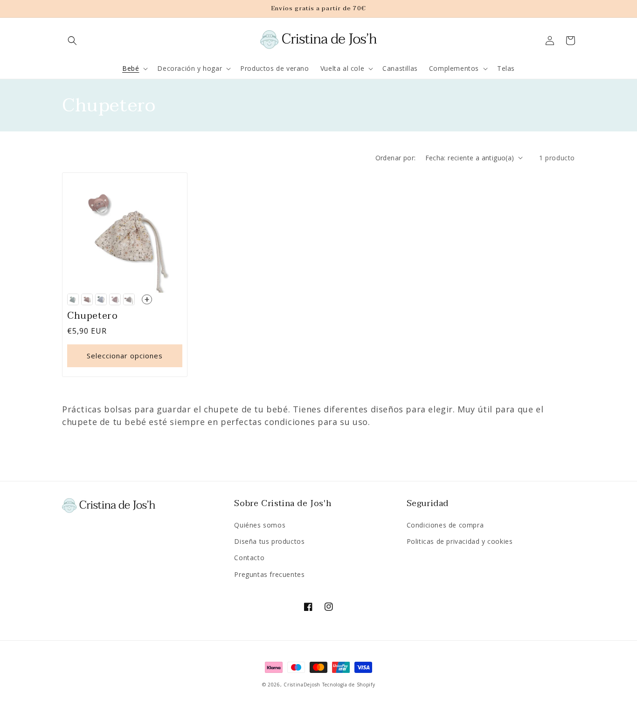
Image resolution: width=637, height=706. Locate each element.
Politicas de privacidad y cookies (460, 541)
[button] (72, 40)
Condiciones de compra (445, 525)
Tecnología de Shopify (348, 684)
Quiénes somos (259, 525)
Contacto (249, 557)
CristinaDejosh (302, 684)
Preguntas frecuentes (269, 574)
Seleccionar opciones (125, 355)
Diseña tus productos (269, 541)
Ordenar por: (395, 157)
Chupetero (92, 316)
